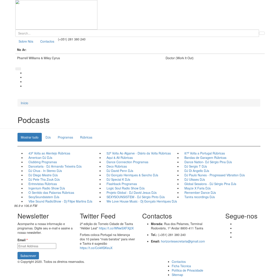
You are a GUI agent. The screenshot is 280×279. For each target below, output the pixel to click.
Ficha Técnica (181, 266)
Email (23, 240)
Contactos (47, 41)
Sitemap (177, 274)
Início (24, 103)
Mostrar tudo (29, 137)
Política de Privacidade (187, 270)
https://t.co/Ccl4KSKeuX (96, 248)
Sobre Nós (26, 41)
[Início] (140, 14)
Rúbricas (86, 137)
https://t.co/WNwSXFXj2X (116, 228)
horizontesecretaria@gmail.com (183, 241)
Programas (65, 137)
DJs (48, 137)
